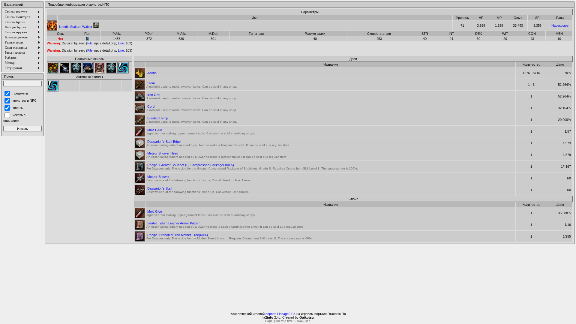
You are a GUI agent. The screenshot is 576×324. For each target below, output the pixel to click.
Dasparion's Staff (159, 188)
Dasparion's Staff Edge (164, 141)
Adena (152, 73)
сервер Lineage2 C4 (281, 314)
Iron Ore (153, 95)
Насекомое (559, 25)
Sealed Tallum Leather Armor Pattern (173, 223)
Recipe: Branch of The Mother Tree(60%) (177, 235)
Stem (151, 83)
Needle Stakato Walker (75, 26)
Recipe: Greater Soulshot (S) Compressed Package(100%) (190, 165)
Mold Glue (154, 130)
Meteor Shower (158, 176)
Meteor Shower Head (162, 153)
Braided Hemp (157, 118)
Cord (150, 106)
